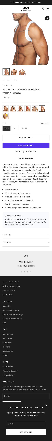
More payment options (26, 151)
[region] (26, 261)
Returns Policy (9, 290)
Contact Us (7, 294)
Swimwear (7, 342)
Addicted (7, 85)
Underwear (7, 338)
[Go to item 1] (6, 71)
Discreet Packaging (11, 310)
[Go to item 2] (14, 71)
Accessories (7, 80)
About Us (6, 306)
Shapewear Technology (13, 314)
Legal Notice (8, 367)
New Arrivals (8, 334)
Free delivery (26, 262)
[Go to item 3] (22, 71)
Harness (17, 80)
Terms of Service (10, 371)
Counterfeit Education (12, 318)
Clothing (6, 347)
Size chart (45, 123)
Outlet (5, 355)
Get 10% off (26, 432)
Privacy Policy (8, 375)
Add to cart (26, 138)
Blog (4, 323)
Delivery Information (11, 286)
